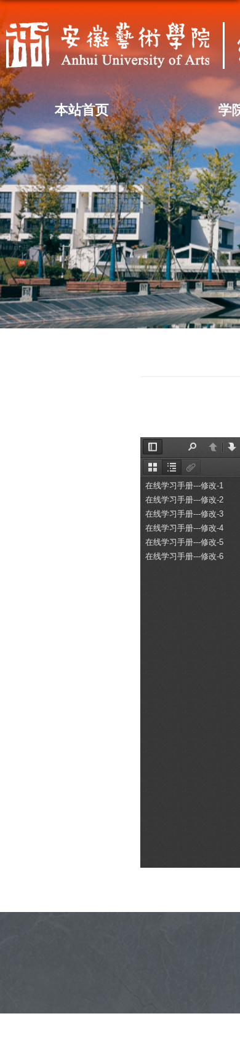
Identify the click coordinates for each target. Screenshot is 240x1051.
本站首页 (82, 109)
